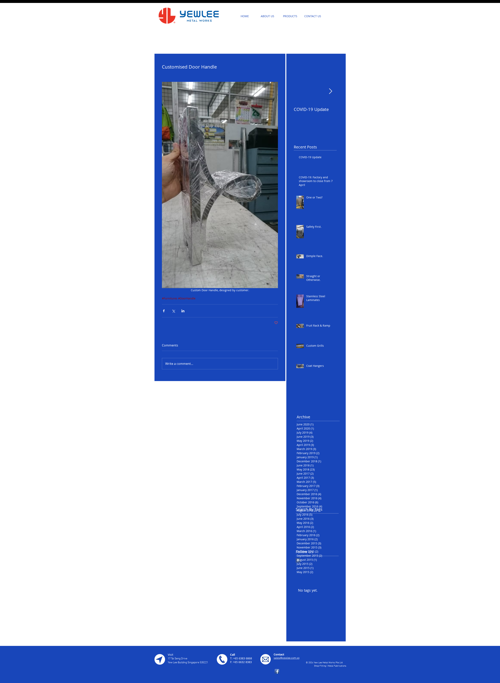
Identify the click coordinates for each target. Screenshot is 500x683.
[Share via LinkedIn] (183, 311)
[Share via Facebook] (164, 311)
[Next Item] (330, 91)
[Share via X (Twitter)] (173, 311)
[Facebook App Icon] (277, 671)
